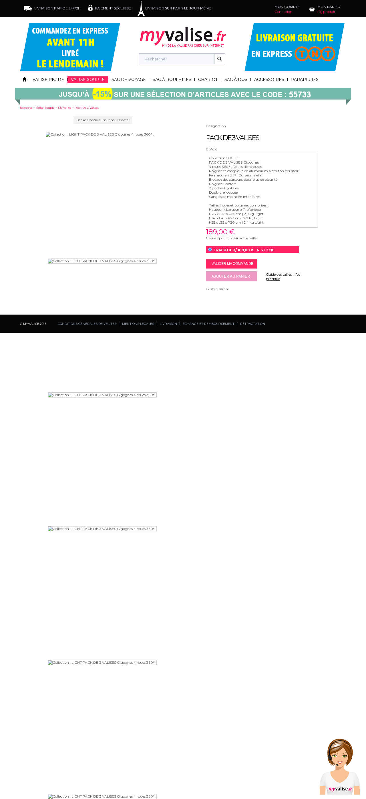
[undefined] (100, 134)
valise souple (45, 108)
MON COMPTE (287, 9)
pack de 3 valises (87, 108)
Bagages (26, 108)
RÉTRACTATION (252, 324)
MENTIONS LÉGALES (138, 324)
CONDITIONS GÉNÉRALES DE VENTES (87, 324)
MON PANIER (328, 9)
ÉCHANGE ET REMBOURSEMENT (208, 324)
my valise (64, 108)
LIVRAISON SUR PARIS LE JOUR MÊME (178, 8)
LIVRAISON (168, 324)
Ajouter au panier (231, 276)
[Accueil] (24, 79)
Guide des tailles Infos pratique (283, 276)
